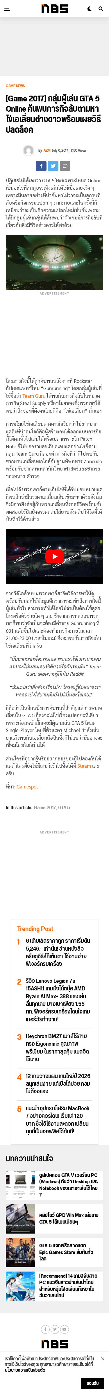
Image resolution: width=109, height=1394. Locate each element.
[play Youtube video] (54, 556)
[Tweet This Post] (53, 166)
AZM (47, 150)
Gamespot (27, 786)
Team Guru (33, 396)
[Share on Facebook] (41, 166)
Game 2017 (45, 807)
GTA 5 (64, 807)
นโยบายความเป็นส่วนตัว (25, 1371)
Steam (84, 766)
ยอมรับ (93, 1383)
